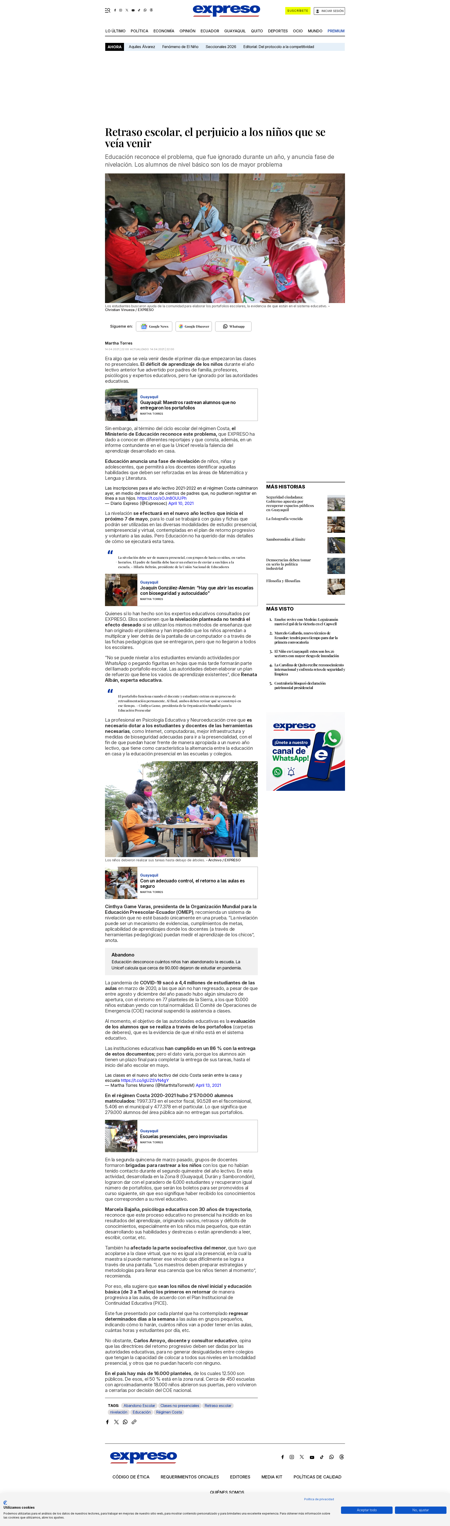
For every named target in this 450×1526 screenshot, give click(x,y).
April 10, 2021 (181, 503)
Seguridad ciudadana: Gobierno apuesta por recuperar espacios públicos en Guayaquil (290, 503)
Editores (240, 1477)
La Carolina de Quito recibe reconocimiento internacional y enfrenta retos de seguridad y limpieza (309, 669)
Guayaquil (235, 31)
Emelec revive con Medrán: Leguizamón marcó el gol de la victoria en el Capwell (306, 621)
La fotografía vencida (284, 518)
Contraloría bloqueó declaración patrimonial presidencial (300, 685)
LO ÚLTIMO (115, 31)
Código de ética (131, 1477)
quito (257, 31)
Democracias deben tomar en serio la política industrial (288, 564)
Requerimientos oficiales (190, 1477)
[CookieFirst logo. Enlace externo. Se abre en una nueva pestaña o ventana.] (5, 1503)
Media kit (272, 1477)
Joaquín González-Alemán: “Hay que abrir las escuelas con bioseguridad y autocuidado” (196, 590)
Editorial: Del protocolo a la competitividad (279, 46)
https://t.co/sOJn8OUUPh (162, 498)
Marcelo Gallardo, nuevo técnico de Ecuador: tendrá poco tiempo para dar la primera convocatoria (306, 637)
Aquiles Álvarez (142, 46)
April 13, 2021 (208, 1085)
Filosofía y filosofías (283, 580)
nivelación (118, 1412)
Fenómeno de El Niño (180, 46)
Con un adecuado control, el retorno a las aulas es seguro (192, 883)
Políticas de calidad (317, 1477)
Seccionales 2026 (221, 46)
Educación (142, 1412)
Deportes (278, 31)
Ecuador (210, 31)
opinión (187, 31)
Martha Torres (118, 343)
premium (336, 31)
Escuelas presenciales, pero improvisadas (183, 1136)
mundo (315, 31)
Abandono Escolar (139, 1405)
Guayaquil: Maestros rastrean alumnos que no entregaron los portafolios (188, 405)
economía (164, 31)
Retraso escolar (218, 1405)
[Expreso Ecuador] (143, 1461)
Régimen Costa (169, 1412)
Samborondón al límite (285, 539)
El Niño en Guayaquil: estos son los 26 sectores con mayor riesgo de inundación (306, 653)
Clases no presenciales (180, 1405)
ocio (298, 31)
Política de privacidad (319, 1499)
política (139, 31)
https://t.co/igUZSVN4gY (145, 1080)
